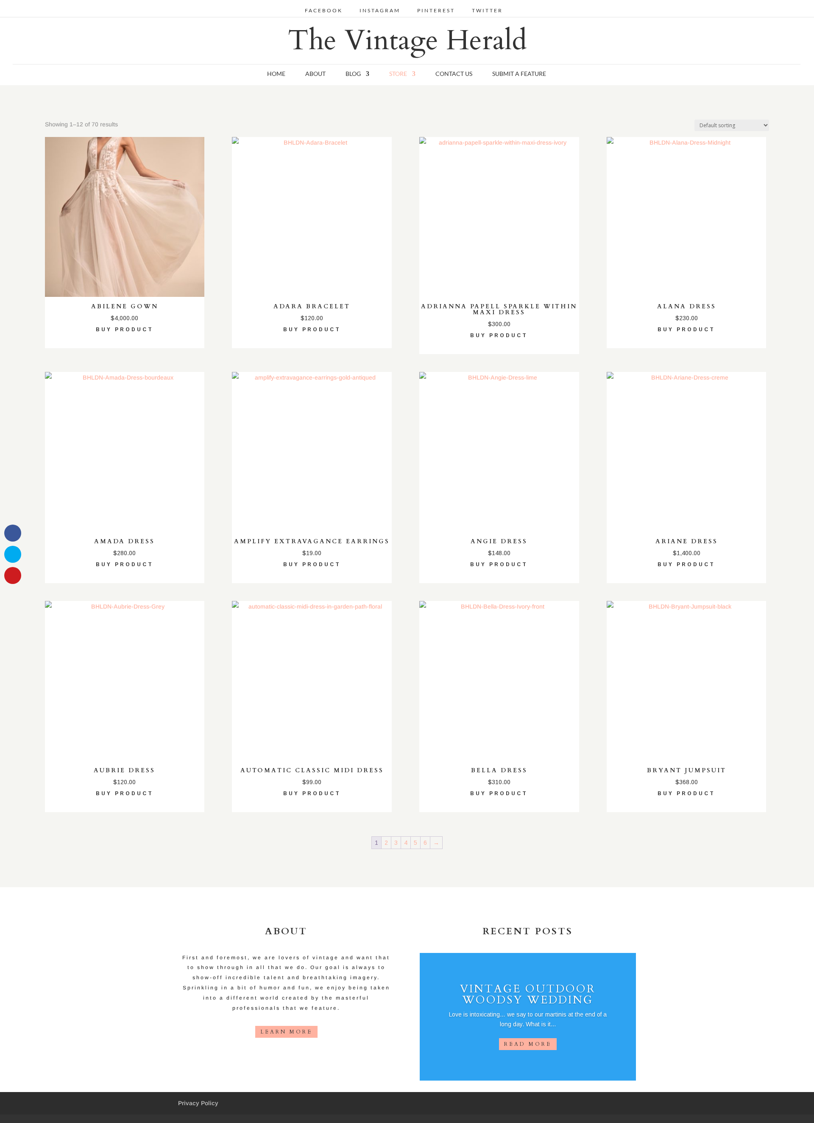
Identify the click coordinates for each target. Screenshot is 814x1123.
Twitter (487, 11)
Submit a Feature (519, 74)
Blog (353, 74)
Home (276, 74)
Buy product (124, 329)
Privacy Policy (198, 1103)
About (315, 74)
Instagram (380, 11)
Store (398, 74)
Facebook (324, 11)
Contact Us (453, 74)
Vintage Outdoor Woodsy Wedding (528, 994)
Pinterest (436, 11)
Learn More (286, 1031)
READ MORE (528, 1044)
